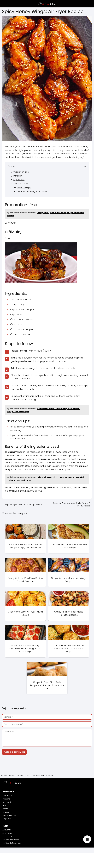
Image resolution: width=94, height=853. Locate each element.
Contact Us (7, 836)
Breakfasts (7, 795)
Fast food (6, 802)
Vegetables (7, 818)
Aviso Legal (7, 833)
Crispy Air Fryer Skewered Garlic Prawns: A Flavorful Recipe (71, 504)
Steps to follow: (21, 183)
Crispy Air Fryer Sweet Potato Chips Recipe (23, 504)
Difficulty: (17, 175)
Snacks (5, 812)
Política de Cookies (10, 839)
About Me (6, 830)
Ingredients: (18, 179)
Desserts (6, 799)
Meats (5, 809)
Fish (4, 805)
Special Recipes (9, 815)
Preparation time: (21, 172)
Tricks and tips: (24, 187)
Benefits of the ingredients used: (33, 191)
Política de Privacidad (12, 843)
